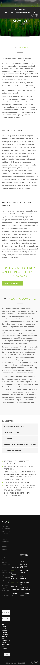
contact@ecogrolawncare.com (21, 12)
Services (14, 586)
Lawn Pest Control (11, 432)
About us (14, 582)
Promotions (15, 590)
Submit (7, 655)
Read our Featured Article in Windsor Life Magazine (20, 272)
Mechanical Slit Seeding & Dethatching (20, 444)
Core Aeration (9, 438)
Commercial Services (12, 450)
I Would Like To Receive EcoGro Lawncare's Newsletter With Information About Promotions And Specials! (5, 637)
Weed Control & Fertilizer (14, 426)
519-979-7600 (21, 10)
